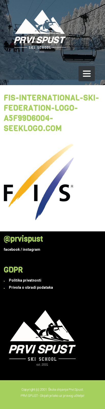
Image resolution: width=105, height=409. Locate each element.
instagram (31, 249)
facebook (12, 249)
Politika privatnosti (25, 280)
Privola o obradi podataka (31, 287)
